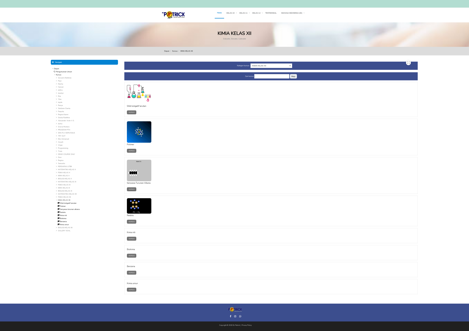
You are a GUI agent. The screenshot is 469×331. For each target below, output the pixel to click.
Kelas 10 (231, 13)
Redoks (130, 215)
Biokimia (131, 249)
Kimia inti (131, 232)
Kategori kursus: (243, 65)
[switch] (408, 62)
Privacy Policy (247, 325)
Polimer (130, 144)
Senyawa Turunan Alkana (138, 183)
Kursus (175, 51)
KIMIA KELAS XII (187, 51)
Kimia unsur (132, 283)
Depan (166, 51)
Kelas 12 (256, 13)
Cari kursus (249, 76)
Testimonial (271, 13)
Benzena (131, 266)
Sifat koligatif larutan (136, 106)
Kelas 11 (244, 13)
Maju (293, 76)
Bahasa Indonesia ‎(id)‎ (292, 13)
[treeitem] (84, 68)
